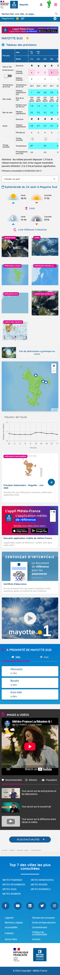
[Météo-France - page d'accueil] (39, 955)
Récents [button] (33, 780)
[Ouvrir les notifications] (41, 4)
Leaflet (55, 409)
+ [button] (54, 366)
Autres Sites (11, 939)
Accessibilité (11, 927)
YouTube (18, 906)
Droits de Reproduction (44, 922)
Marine (12, 850)
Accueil (4, 850)
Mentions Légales (14, 922)
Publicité (9, 933)
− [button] (54, 371)
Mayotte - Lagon (23, 850)
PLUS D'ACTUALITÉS (28, 839)
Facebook (6, 906)
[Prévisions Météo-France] (14, 4)
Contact (36, 939)
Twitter (42, 906)
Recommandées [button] (13, 780)
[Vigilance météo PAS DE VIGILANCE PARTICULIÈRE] (48, 4)
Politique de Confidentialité (39, 933)
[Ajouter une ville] (55, 18)
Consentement (39, 927)
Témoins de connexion (43, 918)
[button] (55, 4)
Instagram (54, 906)
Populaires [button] (51, 780)
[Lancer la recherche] (56, 14)
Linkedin (30, 906)
